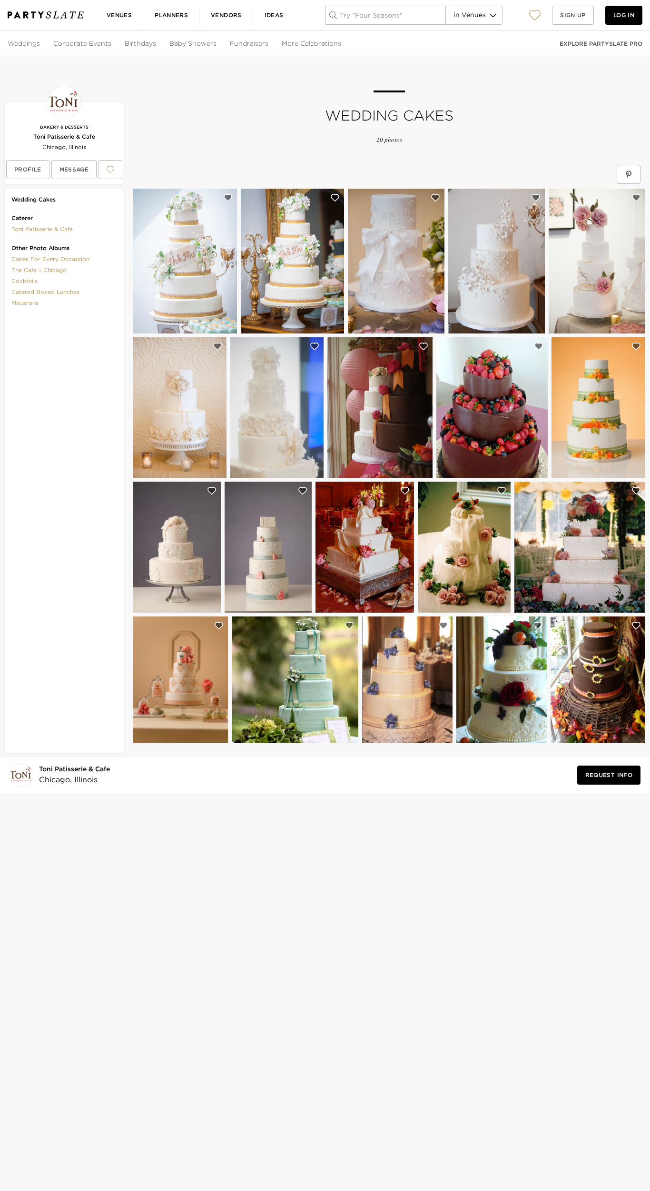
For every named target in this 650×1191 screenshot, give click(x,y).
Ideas (274, 15)
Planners (171, 15)
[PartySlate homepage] (46, 15)
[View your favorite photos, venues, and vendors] (535, 15)
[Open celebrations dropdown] (342, 44)
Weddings (24, 43)
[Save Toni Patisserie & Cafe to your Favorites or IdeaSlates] (110, 169)
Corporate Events (82, 43)
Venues (119, 15)
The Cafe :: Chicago (39, 269)
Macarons (25, 302)
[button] (535, 15)
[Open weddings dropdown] (41, 44)
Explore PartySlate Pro (601, 43)
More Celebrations (311, 43)
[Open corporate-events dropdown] (112, 44)
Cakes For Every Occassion (50, 258)
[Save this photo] (228, 197)
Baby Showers (193, 43)
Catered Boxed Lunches (45, 291)
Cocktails (24, 280)
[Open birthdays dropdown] (157, 44)
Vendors (226, 15)
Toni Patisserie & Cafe (64, 136)
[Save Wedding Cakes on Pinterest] (628, 174)
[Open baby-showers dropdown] (217, 44)
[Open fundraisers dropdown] (269, 44)
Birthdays (140, 43)
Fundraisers (249, 43)
